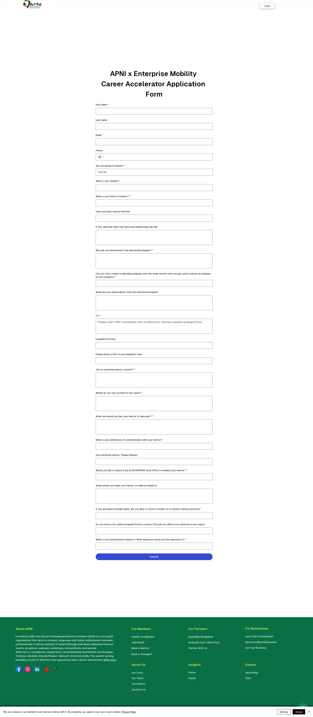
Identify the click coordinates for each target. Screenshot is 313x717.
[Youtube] (46, 669)
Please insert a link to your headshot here (119, 354)
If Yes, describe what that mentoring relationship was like (127, 227)
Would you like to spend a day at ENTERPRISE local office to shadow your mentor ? (141, 470)
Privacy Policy (129, 711)
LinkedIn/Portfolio (105, 339)
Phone (99, 150)
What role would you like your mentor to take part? (124, 416)
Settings (284, 711)
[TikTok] (56, 669)
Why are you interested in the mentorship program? (124, 250)
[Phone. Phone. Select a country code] (101, 157)
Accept (298, 711)
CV (98, 315)
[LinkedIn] (37, 669)
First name (102, 104)
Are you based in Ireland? (110, 166)
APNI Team (109, 660)
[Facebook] (18, 669)
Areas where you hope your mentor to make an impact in (126, 485)
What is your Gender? (107, 181)
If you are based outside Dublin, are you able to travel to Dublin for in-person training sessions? (148, 509)
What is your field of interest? (113, 196)
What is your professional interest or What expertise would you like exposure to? (141, 539)
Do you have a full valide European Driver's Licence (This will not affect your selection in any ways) (150, 524)
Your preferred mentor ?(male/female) (116, 455)
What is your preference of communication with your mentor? (129, 440)
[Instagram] (27, 669)
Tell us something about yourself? (115, 369)
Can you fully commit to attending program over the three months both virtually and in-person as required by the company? (153, 275)
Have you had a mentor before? (113, 211)
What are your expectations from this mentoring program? (127, 292)
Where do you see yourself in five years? (119, 393)
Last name (101, 120)
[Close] (309, 711)
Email (99, 135)
